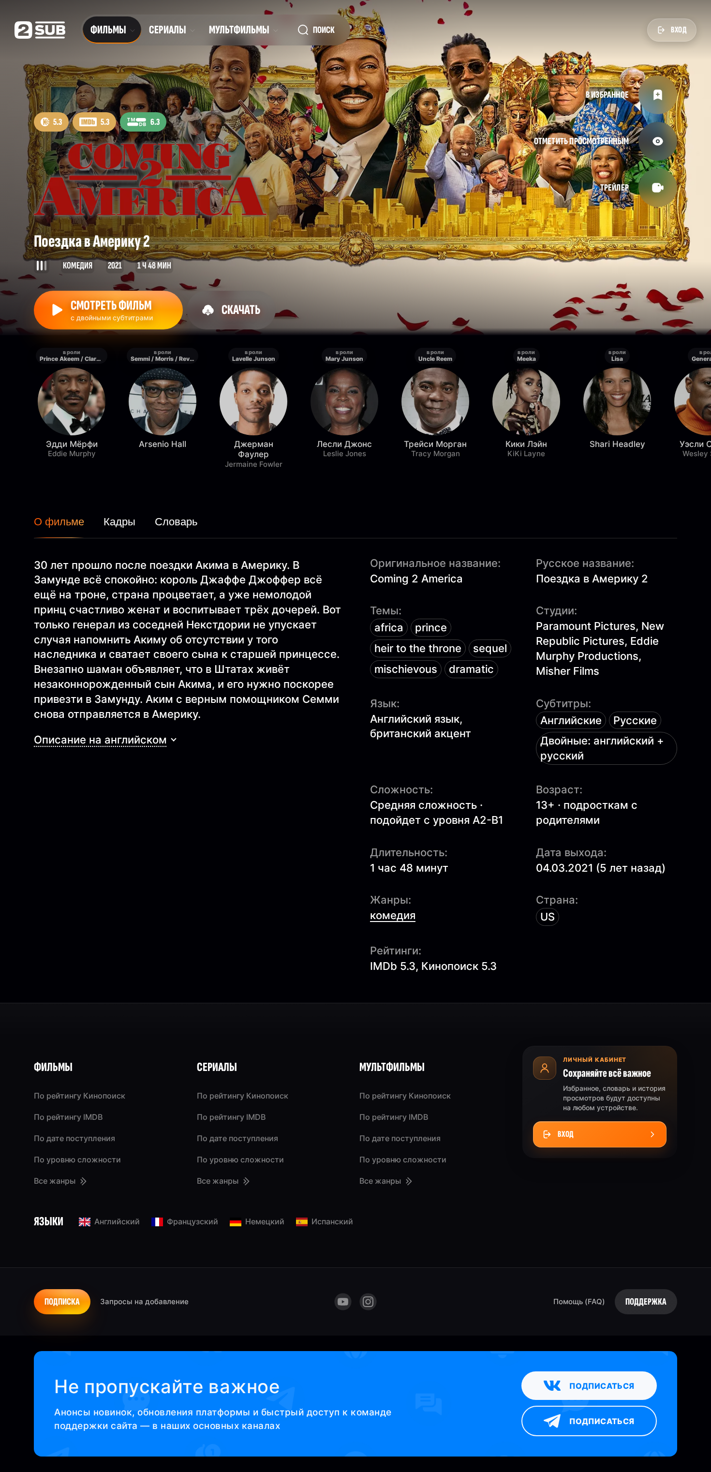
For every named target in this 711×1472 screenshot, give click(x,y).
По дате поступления (74, 1138)
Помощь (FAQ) (579, 1301)
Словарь (176, 522)
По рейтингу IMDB (68, 1117)
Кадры (119, 522)
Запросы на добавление (144, 1301)
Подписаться (601, 1386)
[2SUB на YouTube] (343, 1301)
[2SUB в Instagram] (368, 1301)
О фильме (59, 522)
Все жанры (54, 1181)
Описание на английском (100, 739)
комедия (392, 915)
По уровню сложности (77, 1159)
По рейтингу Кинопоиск (79, 1095)
